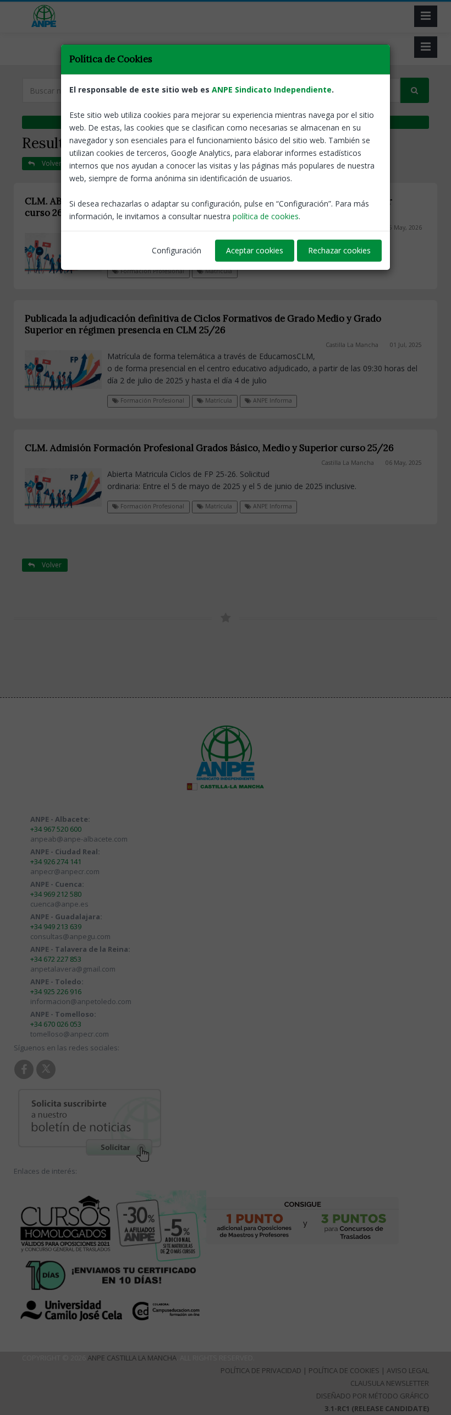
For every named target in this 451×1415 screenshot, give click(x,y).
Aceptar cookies (254, 250)
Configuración (176, 250)
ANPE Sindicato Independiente (272, 89)
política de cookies (266, 216)
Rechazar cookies (339, 250)
